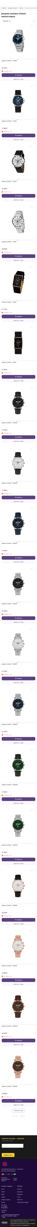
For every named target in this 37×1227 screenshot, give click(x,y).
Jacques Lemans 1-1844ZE (9, 604)
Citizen (3, 1202)
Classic (21, 8)
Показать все (18, 1110)
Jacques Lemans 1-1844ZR (9, 1086)
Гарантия (20, 1194)
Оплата (19, 1189)
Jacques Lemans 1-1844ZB (9, 483)
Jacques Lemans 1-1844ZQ (9, 1026)
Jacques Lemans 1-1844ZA (9, 423)
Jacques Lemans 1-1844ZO (9, 905)
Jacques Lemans (12, 8)
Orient (3, 1192)
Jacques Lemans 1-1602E (9, 302)
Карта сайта (15, 1179)
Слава (3, 1197)
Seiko (2, 1194)
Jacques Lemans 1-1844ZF (9, 664)
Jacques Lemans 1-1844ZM (10, 785)
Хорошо (4, 1222)
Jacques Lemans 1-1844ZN (9, 845)
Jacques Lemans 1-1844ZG (9, 724)
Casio (2, 1189)
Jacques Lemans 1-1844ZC (9, 543)
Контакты (20, 1199)
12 (21, 1116)
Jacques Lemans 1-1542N (9, 181)
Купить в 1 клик (18, 79)
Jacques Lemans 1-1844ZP (9, 966)
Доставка (20, 1192)
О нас (18, 1197)
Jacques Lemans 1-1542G (9, 121)
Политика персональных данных (5, 1179)
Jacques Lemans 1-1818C (9, 362)
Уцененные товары (22, 1202)
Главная (3, 8)
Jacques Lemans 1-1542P (9, 241)
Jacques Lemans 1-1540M (9, 60)
